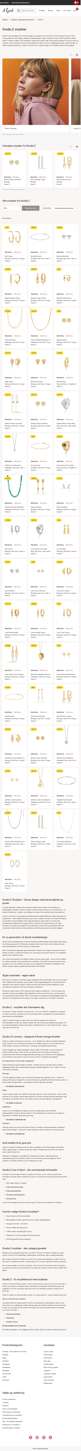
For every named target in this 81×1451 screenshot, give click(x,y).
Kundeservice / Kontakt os (11, 1425)
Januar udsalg (48, 1351)
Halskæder (6, 1364)
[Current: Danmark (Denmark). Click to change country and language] (76, 2)
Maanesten (10, 1318)
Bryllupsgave (48, 1383)
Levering (5, 1402)
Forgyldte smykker (50, 1374)
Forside (4, 19)
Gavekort (5, 1406)
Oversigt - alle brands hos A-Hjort (22, 19)
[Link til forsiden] (7, 10)
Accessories (6, 1374)
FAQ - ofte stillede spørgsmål (12, 1421)
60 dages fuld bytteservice (15, 1195)
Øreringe (5, 1355)
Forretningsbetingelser (10, 1418)
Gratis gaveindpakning (13, 1191)
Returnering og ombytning (11, 1412)
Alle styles (5, 1380)
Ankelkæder (6, 1367)
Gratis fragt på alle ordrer (14, 1187)
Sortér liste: (47, 208)
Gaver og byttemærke (9, 1409)
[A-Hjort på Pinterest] (44, 1438)
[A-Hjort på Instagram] (37, 1438)
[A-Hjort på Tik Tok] (50, 1438)
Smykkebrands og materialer (12, 1415)
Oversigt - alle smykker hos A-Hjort (14, 1351)
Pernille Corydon (11, 1322)
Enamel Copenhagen (13, 1314)
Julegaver (47, 1370)
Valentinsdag (48, 1355)
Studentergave (49, 1364)
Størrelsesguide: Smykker (11, 1428)
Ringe (4, 1358)
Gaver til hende (49, 1380)
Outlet (25, 1330)
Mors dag (47, 1361)
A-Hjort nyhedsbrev (9, 1399)
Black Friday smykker (51, 1367)
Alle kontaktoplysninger (40, 1449)
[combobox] (28, 10)
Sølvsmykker (48, 1377)
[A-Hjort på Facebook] (30, 1438)
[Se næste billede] (77, 55)
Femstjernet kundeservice (13, 2)
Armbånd (5, 1361)
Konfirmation (48, 1358)
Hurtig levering (11, 1198)
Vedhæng (5, 1370)
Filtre (5, 208)
